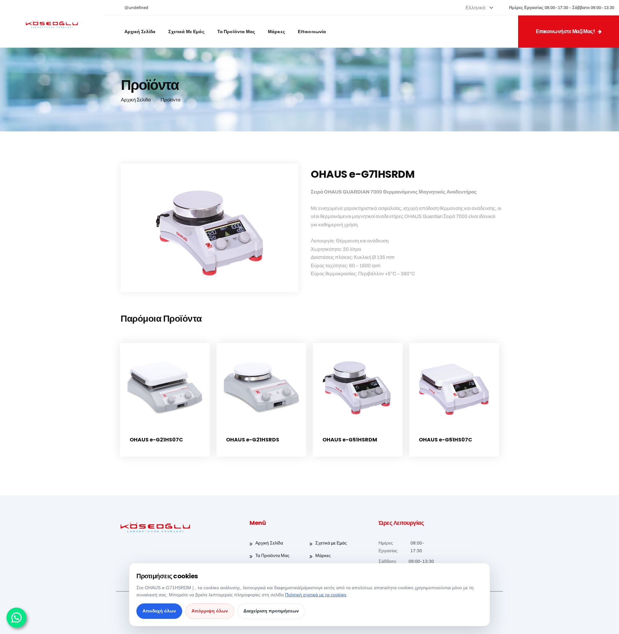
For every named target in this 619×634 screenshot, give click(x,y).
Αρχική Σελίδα (140, 31)
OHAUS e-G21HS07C (156, 439)
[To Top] (605, 623)
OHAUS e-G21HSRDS (252, 439)
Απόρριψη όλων (210, 610)
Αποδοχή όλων (159, 610)
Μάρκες (276, 31)
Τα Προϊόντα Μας (236, 31)
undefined (138, 7)
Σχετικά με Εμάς (186, 31)
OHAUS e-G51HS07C (445, 439)
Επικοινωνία (312, 31)
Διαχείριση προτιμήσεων (271, 610)
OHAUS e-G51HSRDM (349, 439)
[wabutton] (16, 618)
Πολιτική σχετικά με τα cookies (315, 594)
